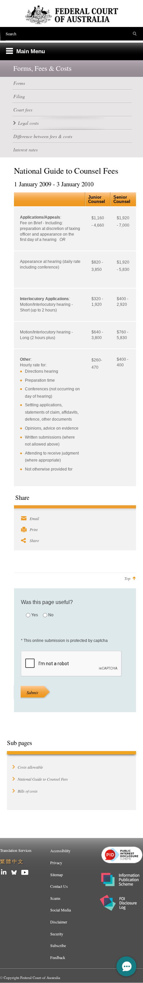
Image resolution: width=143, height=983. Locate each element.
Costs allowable (30, 767)
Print (34, 529)
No (51, 615)
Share (34, 540)
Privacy (56, 862)
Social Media (60, 909)
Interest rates (25, 149)
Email (34, 518)
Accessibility (60, 850)
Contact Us (59, 886)
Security (56, 933)
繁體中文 (12, 861)
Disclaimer (58, 921)
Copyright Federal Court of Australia (32, 977)
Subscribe (58, 945)
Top (127, 578)
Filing (19, 96)
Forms (19, 83)
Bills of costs (28, 791)
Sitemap (56, 874)
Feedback (57, 957)
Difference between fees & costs (42, 136)
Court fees (22, 109)
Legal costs (28, 123)
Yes (34, 615)
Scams (55, 898)
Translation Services (16, 850)
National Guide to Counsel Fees (43, 779)
